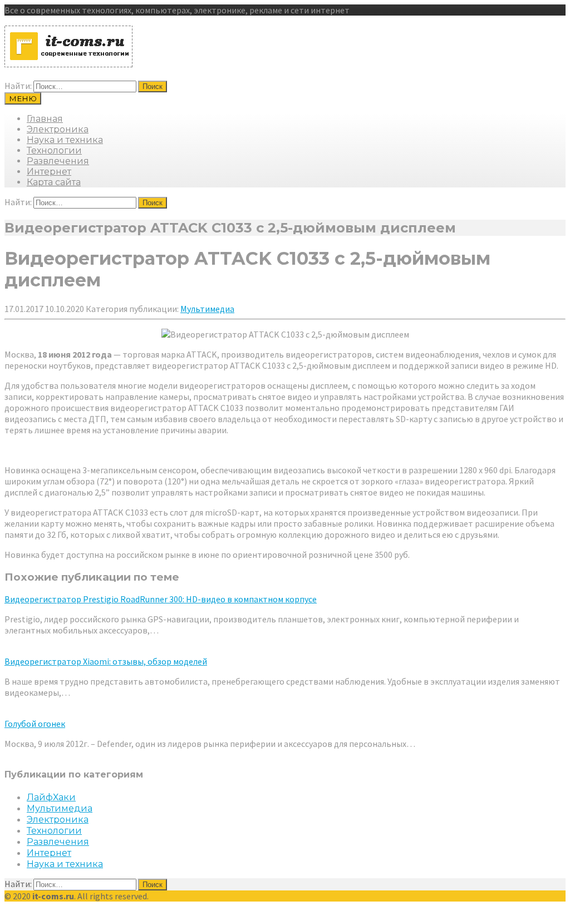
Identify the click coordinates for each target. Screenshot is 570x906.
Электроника (58, 129)
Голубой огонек (34, 723)
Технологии (54, 150)
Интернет (49, 171)
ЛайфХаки (51, 797)
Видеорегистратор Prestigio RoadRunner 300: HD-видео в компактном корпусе (160, 599)
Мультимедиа (207, 308)
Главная (45, 118)
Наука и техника (65, 140)
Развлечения (58, 161)
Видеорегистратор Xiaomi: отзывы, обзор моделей (105, 661)
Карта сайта (54, 182)
